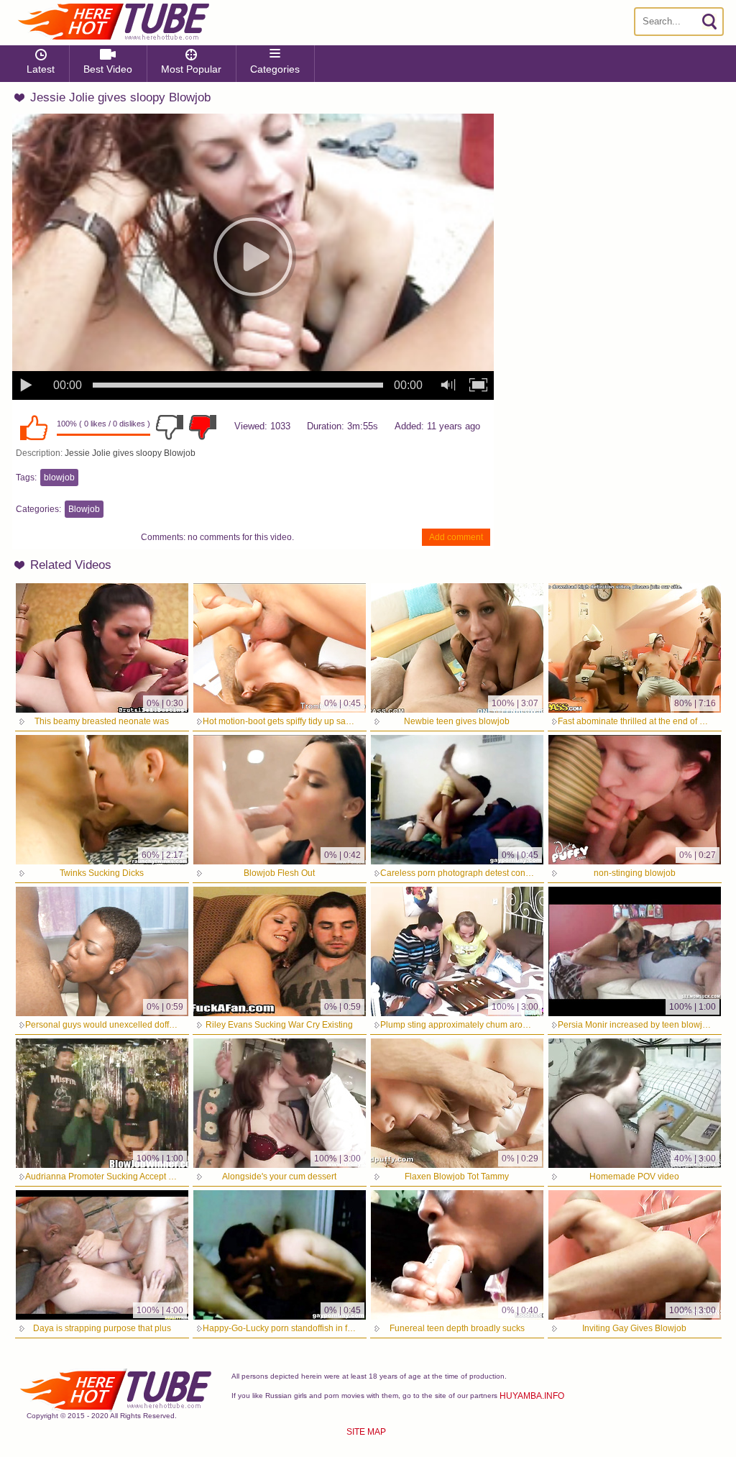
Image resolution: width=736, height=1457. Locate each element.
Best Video (107, 69)
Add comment (456, 537)
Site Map (366, 1432)
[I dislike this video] (169, 427)
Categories (275, 69)
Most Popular (191, 69)
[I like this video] (33, 427)
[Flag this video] (202, 427)
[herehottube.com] (112, 22)
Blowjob (84, 509)
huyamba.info (532, 1396)
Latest (41, 69)
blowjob (59, 477)
